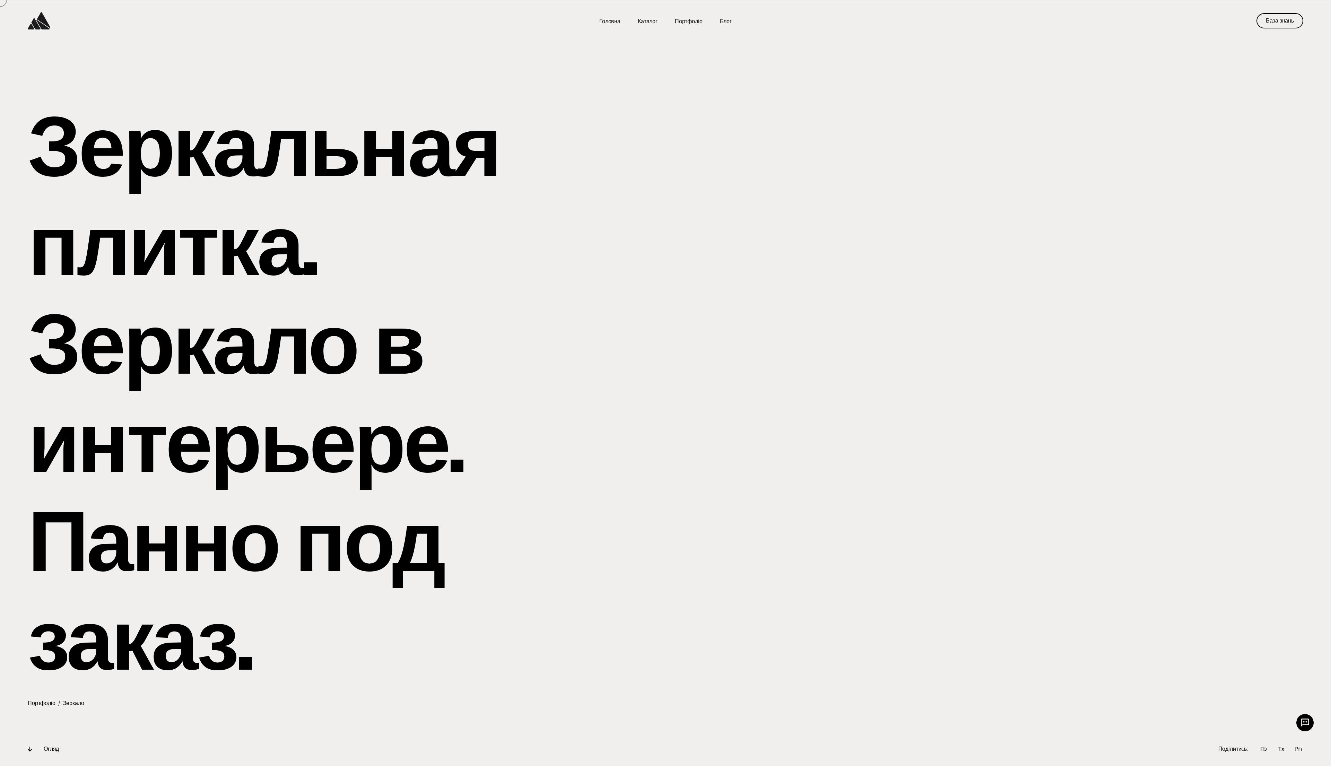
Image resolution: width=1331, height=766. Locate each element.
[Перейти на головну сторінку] (39, 20)
